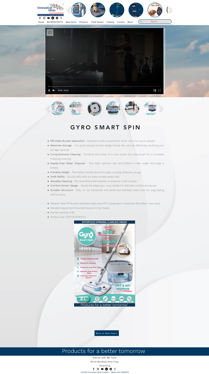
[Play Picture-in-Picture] (155, 90)
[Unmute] (54, 90)
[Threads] (57, 18)
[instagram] (44, 18)
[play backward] (69, 10)
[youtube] (48, 18)
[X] (61, 18)
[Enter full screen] (160, 90)
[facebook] (40, 18)
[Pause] (49, 90)
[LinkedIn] (52, 18)
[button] (57, 108)
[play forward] (170, 10)
